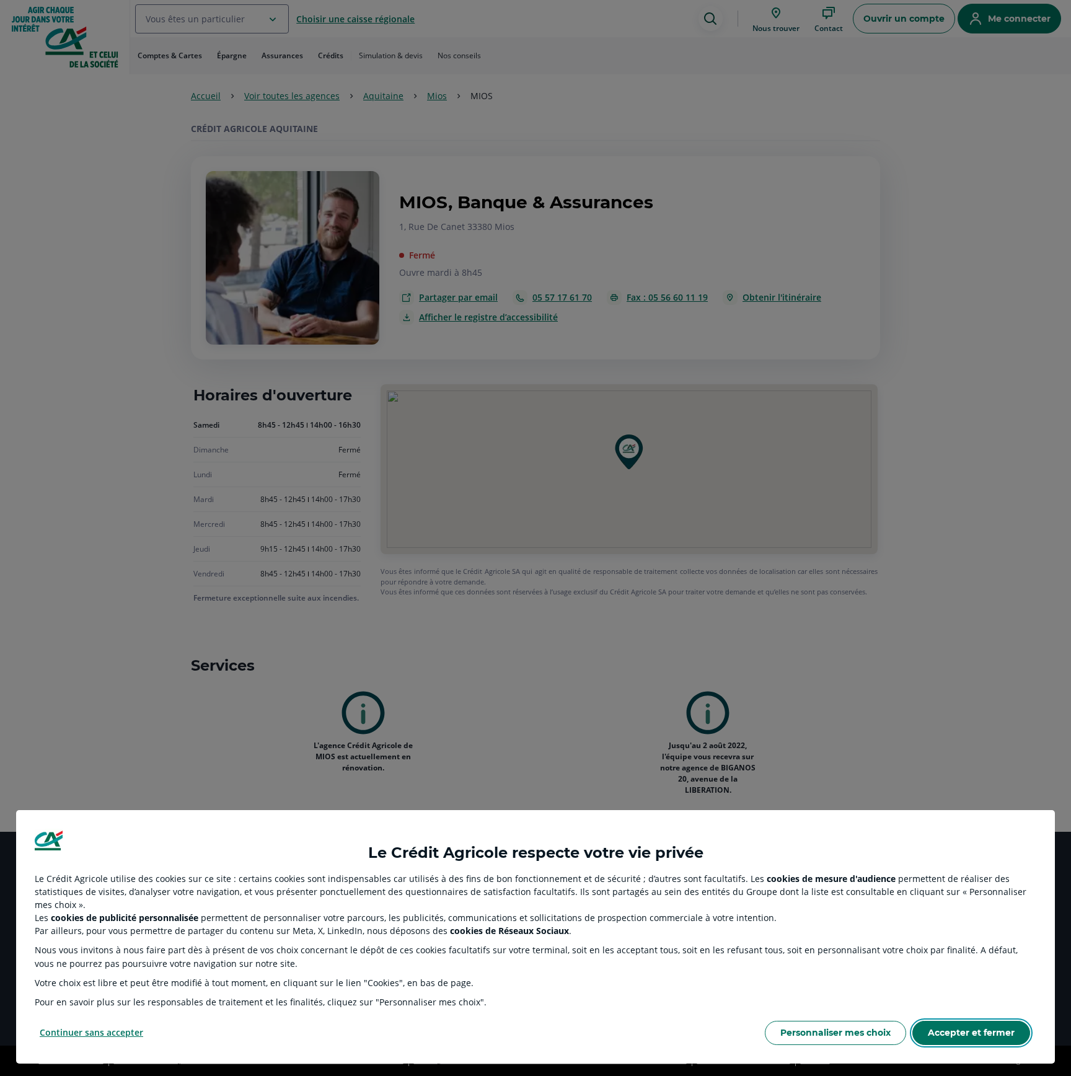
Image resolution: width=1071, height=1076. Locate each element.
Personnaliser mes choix (835, 1032)
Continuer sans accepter (91, 1032)
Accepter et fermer (971, 1032)
